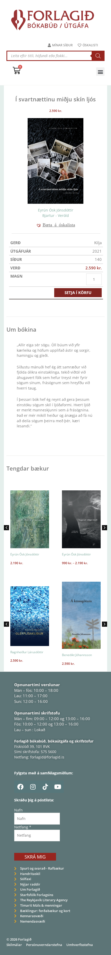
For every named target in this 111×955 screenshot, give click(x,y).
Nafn (18, 810)
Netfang (22, 827)
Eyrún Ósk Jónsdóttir (55, 210)
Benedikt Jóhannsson (77, 655)
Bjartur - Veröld (55, 215)
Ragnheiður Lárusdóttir (26, 652)
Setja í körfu (78, 292)
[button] (100, 71)
